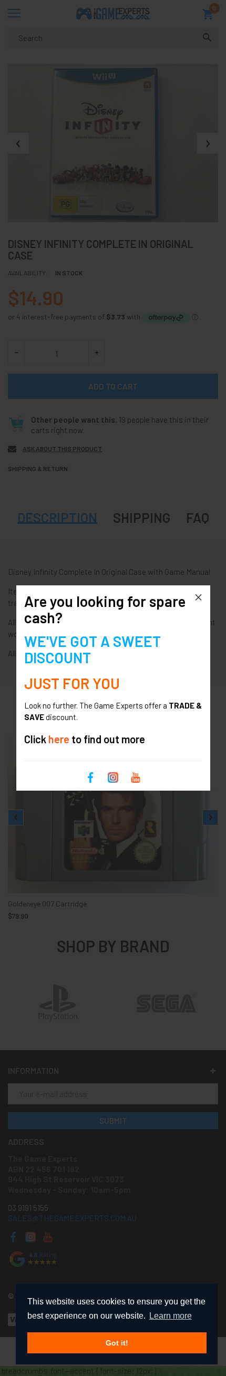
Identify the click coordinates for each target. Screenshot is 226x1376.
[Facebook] (90, 776)
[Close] (198, 597)
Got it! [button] (117, 1343)
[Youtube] (135, 776)
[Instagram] (113, 776)
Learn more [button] (170, 1315)
